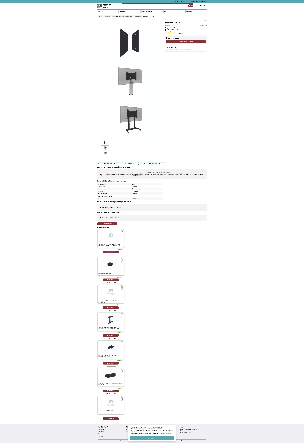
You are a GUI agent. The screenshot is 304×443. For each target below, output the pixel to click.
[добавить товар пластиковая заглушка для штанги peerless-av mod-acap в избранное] (122, 260)
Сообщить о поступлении (186, 41)
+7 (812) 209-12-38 (178, 1)
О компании (101, 429)
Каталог (100, 11)
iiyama (177, 31)
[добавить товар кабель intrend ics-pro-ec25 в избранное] (122, 398)
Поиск (190, 5)
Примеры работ (147, 11)
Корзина (127, 429)
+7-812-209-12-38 (185, 432)
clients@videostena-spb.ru (199, 1)
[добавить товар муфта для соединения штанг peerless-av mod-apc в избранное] (122, 371)
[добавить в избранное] (206, 22)
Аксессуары (168, 25)
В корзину (110, 252)
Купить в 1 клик (111, 254)
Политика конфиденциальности (107, 434)
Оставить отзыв (107, 223)
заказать (111, 418)
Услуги (166, 11)
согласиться (152, 438)
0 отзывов (180, 33)
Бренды (122, 11)
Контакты (189, 11)
